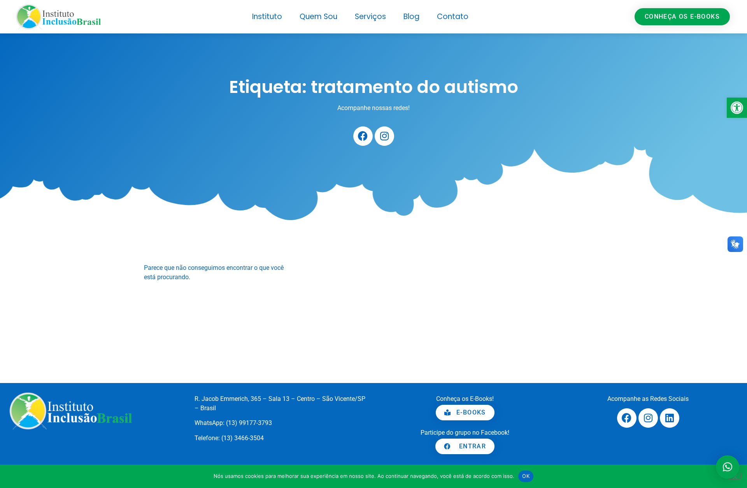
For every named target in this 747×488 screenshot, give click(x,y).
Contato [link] (452, 16)
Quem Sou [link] (318, 16)
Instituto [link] (267, 16)
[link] (737, 108)
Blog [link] (411, 16)
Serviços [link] (370, 16)
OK (526, 476)
